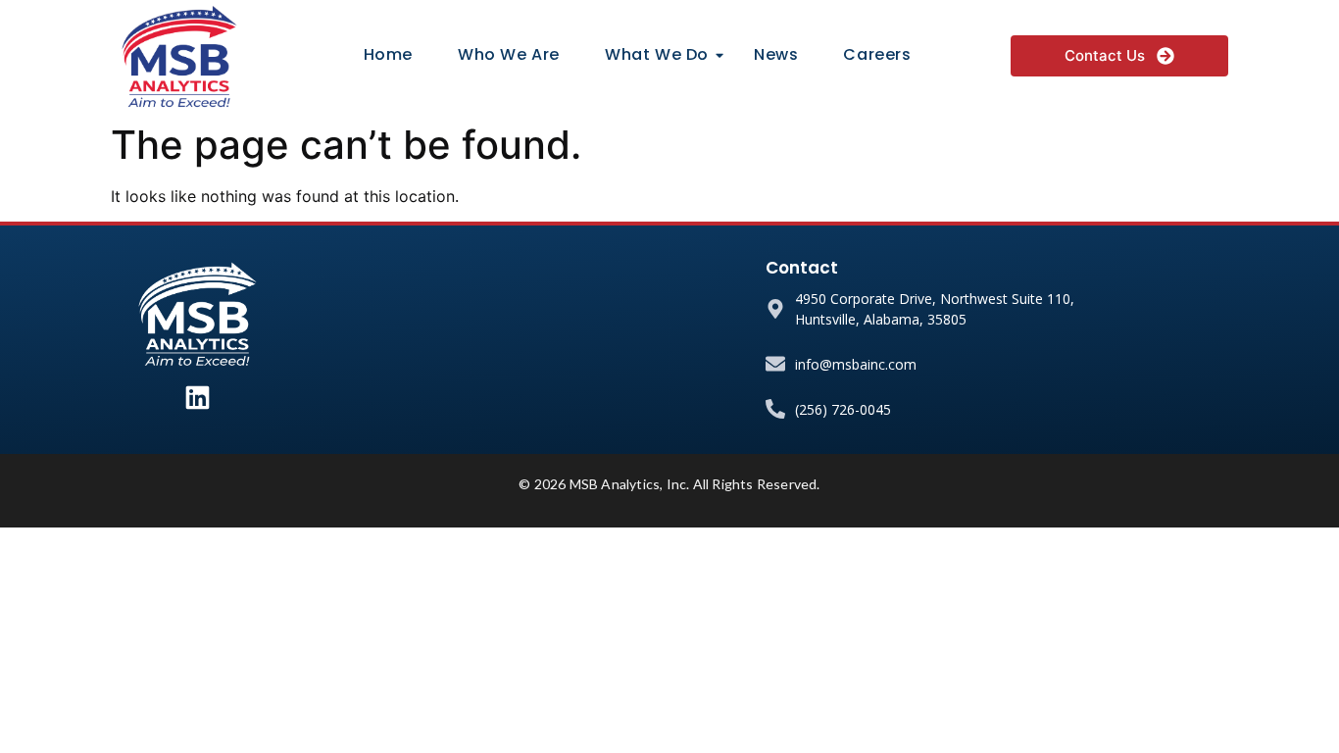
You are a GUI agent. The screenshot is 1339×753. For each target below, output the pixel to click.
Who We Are (509, 54)
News (776, 54)
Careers (877, 54)
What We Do (657, 54)
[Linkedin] (197, 397)
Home (388, 54)
